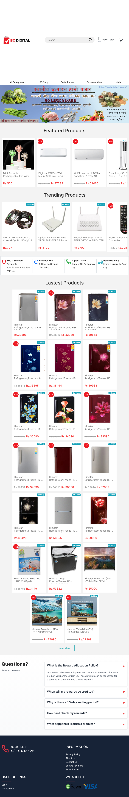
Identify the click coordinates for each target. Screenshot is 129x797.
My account (8, 788)
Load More (64, 648)
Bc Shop (30, 204)
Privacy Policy (73, 754)
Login (4, 784)
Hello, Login (108, 39)
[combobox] (70, 39)
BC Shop (43, 82)
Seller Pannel (67, 82)
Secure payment (74, 765)
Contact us (71, 762)
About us (70, 758)
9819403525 (22, 751)
